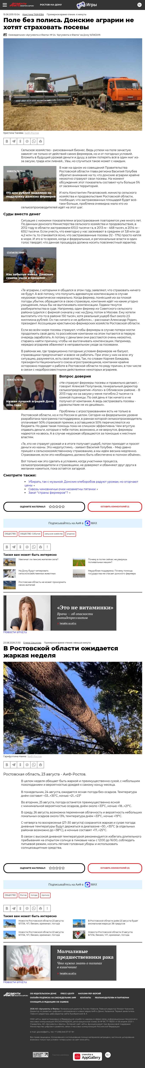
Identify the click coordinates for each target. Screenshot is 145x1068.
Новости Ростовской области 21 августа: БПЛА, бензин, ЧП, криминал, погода (110, 933)
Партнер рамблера (60, 1055)
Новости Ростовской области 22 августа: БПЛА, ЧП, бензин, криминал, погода (41, 933)
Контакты (85, 998)
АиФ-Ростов (32, 133)
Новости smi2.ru (15, 632)
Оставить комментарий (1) (115, 507)
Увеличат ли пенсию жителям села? (38, 559)
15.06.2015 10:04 (11, 14)
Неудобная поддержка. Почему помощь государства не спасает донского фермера (112, 572)
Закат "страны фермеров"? (48, 492)
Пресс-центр (67, 993)
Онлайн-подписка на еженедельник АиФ (53, 998)
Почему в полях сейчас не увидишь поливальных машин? (107, 561)
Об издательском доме (43, 993)
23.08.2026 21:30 (12, 642)
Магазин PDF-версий (89, 993)
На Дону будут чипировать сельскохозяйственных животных (37, 572)
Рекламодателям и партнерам (112, 998)
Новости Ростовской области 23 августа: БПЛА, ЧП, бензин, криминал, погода (41, 922)
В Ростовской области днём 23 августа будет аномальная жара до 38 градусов (113, 922)
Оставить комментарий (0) (115, 868)
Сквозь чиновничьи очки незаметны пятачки (62, 489)
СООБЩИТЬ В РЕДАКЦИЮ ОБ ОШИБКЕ (49, 1002)
